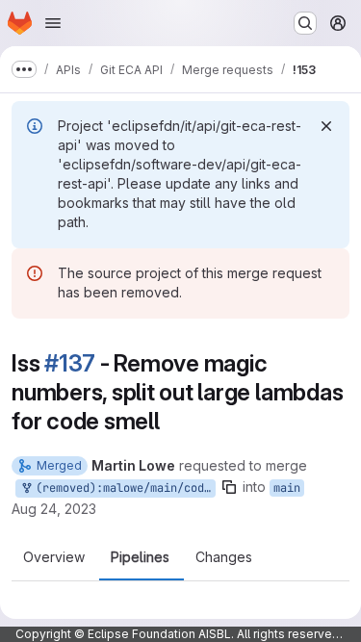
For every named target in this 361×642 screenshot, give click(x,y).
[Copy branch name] (229, 487)
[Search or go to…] (305, 23)
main (286, 488)
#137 (69, 363)
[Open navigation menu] (53, 23)
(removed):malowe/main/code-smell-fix (122, 488)
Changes (223, 557)
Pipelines (140, 557)
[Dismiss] (326, 126)
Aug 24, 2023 (54, 509)
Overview (54, 557)
